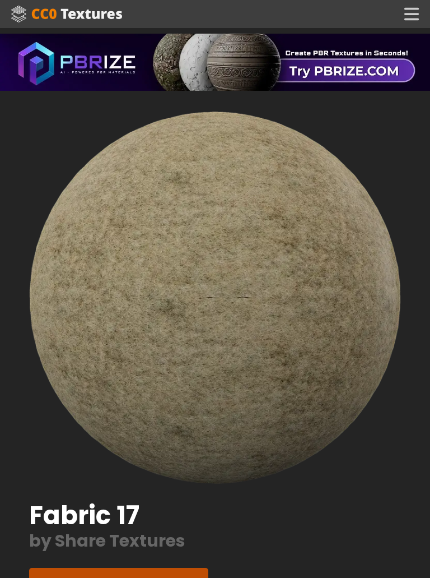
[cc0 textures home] (66, 14)
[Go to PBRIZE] (215, 61)
